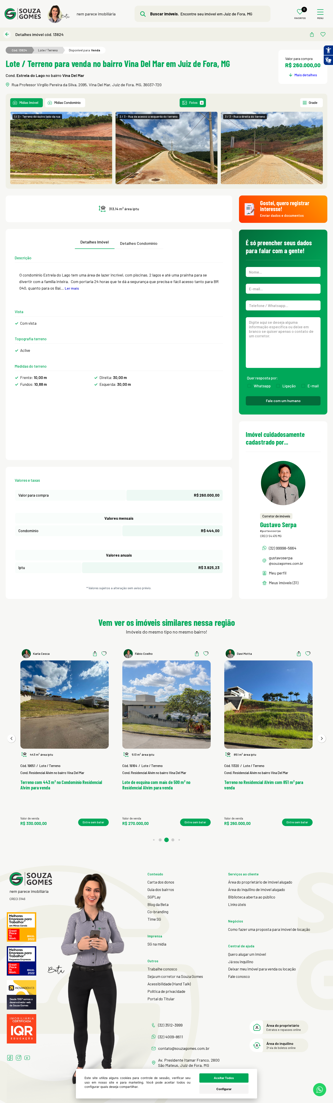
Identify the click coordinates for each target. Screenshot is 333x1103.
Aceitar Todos (224, 1078)
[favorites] (323, 34)
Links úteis (237, 904)
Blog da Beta (158, 904)
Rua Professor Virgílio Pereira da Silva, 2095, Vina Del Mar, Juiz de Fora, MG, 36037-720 (87, 84)
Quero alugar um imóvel (247, 954)
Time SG (154, 919)
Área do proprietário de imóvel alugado (260, 882)
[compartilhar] (311, 34)
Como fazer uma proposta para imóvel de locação (269, 929)
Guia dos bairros (160, 889)
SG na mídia (156, 944)
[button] (11, 738)
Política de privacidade (166, 991)
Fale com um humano (283, 400)
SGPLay (154, 897)
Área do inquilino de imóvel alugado (256, 889)
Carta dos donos (160, 882)
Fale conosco (239, 976)
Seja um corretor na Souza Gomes (175, 976)
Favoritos (300, 18)
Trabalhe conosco (162, 969)
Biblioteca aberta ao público (251, 897)
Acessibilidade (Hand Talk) (169, 984)
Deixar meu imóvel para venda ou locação (262, 969)
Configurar (224, 1089)
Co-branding (157, 911)
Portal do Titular (161, 998)
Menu (320, 18)
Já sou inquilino (240, 961)
